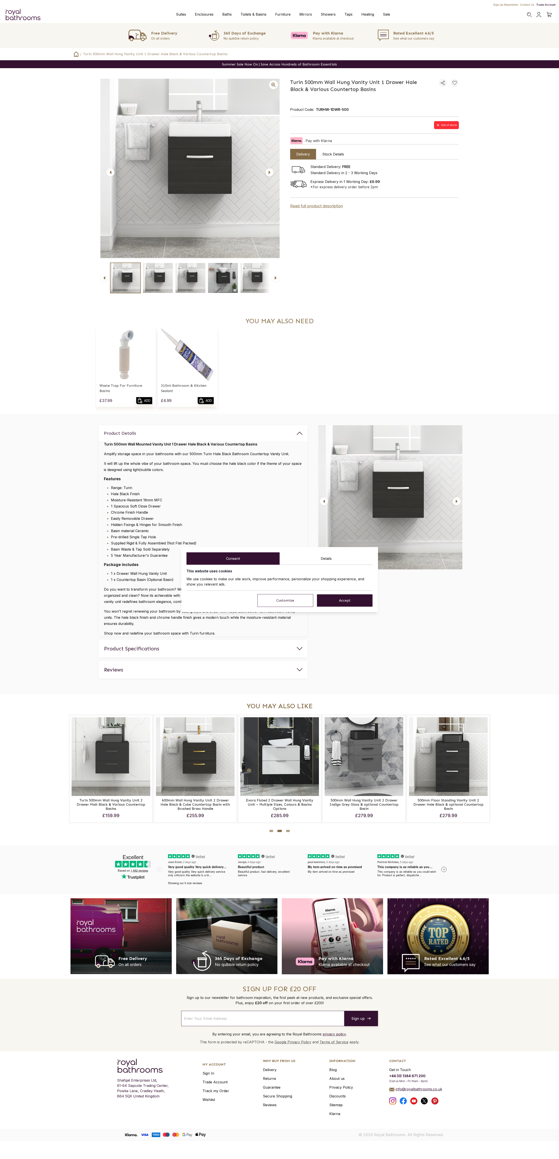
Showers (328, 14)
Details (326, 558)
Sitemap (336, 1105)
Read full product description (316, 206)
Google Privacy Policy (293, 1042)
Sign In (208, 1073)
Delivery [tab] (303, 154)
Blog (333, 1070)
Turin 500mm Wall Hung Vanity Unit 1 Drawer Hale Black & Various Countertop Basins (155, 54)
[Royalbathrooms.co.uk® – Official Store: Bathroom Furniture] (22, 14)
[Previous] (110, 172)
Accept (345, 600)
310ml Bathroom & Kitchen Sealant (183, 388)
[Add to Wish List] (454, 83)
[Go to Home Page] (76, 54)
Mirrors (305, 14)
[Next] (269, 172)
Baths (227, 14)
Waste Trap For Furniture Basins (120, 388)
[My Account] (538, 14)
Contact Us (527, 4)
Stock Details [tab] (333, 154)
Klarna (334, 1114)
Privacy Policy (341, 1087)
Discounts (337, 1096)
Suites (181, 14)
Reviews (270, 1105)
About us (337, 1078)
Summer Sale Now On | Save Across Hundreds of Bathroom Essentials (279, 64)
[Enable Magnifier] (273, 84)
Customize (285, 600)
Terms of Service (334, 1042)
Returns (269, 1078)
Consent (233, 558)
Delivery (270, 1070)
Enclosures (204, 14)
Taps (348, 14)
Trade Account (545, 4)
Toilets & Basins (253, 14)
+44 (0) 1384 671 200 (407, 1076)
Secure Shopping (277, 1096)
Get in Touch (400, 1070)
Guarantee (271, 1087)
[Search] (529, 14)
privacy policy (334, 1034)
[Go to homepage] (143, 1065)
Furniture (283, 14)
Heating (367, 14)
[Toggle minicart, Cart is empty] (549, 14)
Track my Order (216, 1091)
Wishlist (209, 1099)
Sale (386, 14)
